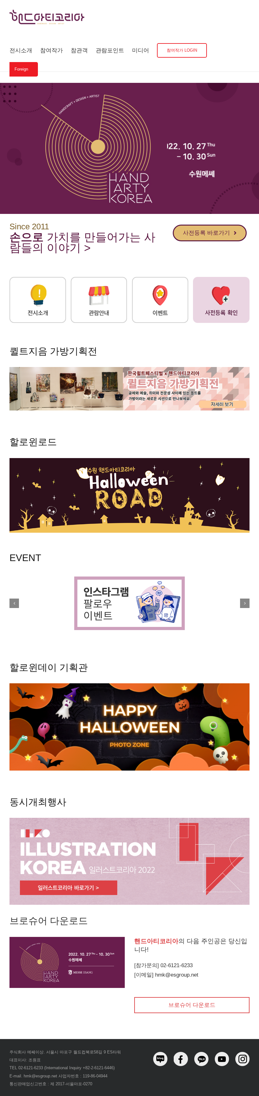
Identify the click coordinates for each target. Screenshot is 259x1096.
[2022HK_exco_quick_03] (160, 279)
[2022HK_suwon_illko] (129, 820)
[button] (14, 603)
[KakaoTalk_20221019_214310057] (129, 369)
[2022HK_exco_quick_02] (99, 279)
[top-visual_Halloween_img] (129, 460)
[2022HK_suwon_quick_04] (221, 279)
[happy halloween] (129, 685)
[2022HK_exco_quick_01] (37, 279)
